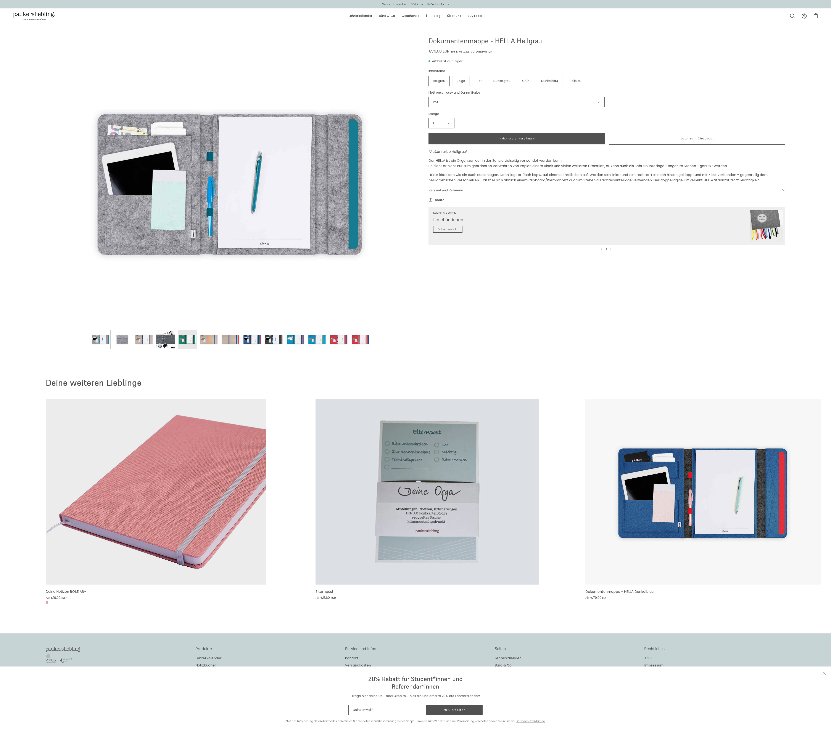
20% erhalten (454, 710)
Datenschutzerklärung (530, 721)
